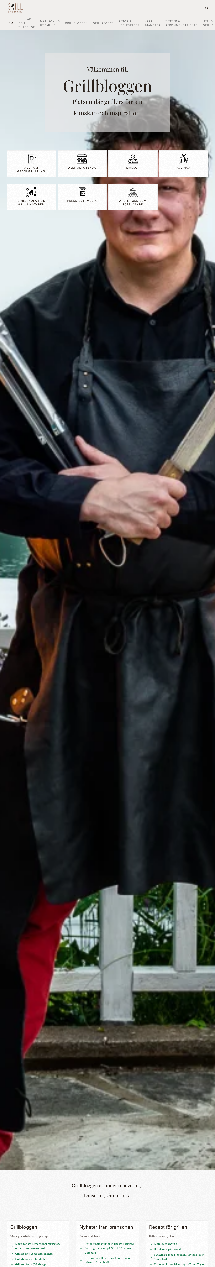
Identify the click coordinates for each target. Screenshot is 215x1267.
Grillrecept (103, 23)
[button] (206, 8)
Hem (10, 23)
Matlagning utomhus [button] (50, 23)
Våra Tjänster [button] (152, 23)
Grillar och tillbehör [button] (26, 23)
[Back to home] (15, 8)
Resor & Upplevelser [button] (129, 23)
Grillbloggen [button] (76, 23)
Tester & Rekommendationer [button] (181, 23)
